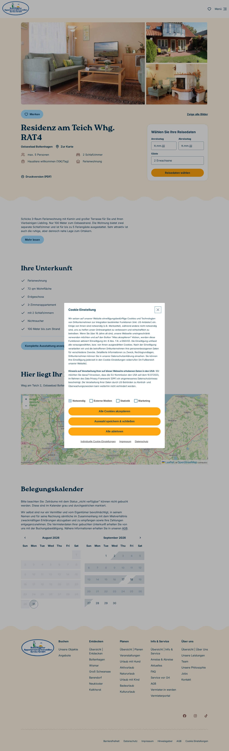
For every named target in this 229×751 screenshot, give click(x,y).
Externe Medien (103, 400)
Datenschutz (141, 441)
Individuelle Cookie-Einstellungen (98, 441)
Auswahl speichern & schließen (114, 421)
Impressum (125, 441)
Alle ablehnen (114, 431)
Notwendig (79, 400)
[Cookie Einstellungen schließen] (158, 309)
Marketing (144, 400)
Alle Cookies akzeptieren (114, 411)
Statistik (125, 400)
